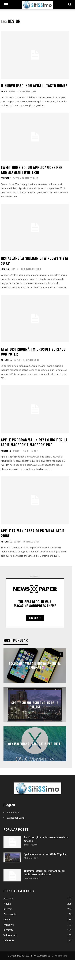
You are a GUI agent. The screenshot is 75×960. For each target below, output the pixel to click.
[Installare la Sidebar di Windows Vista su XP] (35, 227)
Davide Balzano (59, 955)
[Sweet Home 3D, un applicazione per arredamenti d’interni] (35, 137)
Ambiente (6, 451)
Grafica (5, 269)
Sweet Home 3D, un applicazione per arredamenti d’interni (32, 170)
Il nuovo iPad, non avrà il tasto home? (34, 85)
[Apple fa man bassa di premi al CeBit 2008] (35, 500)
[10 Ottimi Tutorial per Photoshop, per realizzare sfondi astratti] (12, 875)
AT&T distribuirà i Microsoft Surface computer (33, 351)
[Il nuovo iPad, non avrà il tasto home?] (35, 55)
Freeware (6, 178)
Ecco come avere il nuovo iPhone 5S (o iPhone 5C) (35, 666)
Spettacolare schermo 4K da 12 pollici (34, 705)
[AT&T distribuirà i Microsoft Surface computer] (35, 318)
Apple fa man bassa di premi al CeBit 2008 (33, 533)
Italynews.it (13, 812)
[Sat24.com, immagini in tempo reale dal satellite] (12, 842)
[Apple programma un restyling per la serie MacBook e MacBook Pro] (35, 409)
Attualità (6, 360)
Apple (4, 91)
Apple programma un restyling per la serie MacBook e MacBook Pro (34, 442)
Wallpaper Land (15, 817)
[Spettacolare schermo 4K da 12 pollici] (12, 857)
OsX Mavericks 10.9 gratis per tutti (35, 744)
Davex (12, 91)
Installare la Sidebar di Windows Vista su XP (34, 261)
